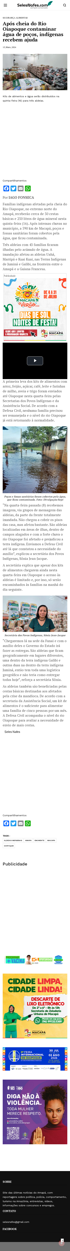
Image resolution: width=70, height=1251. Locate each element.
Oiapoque (9, 846)
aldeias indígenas (13, 840)
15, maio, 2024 (9, 47)
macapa (51, 840)
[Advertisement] (35, 141)
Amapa (28, 840)
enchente (39, 840)
